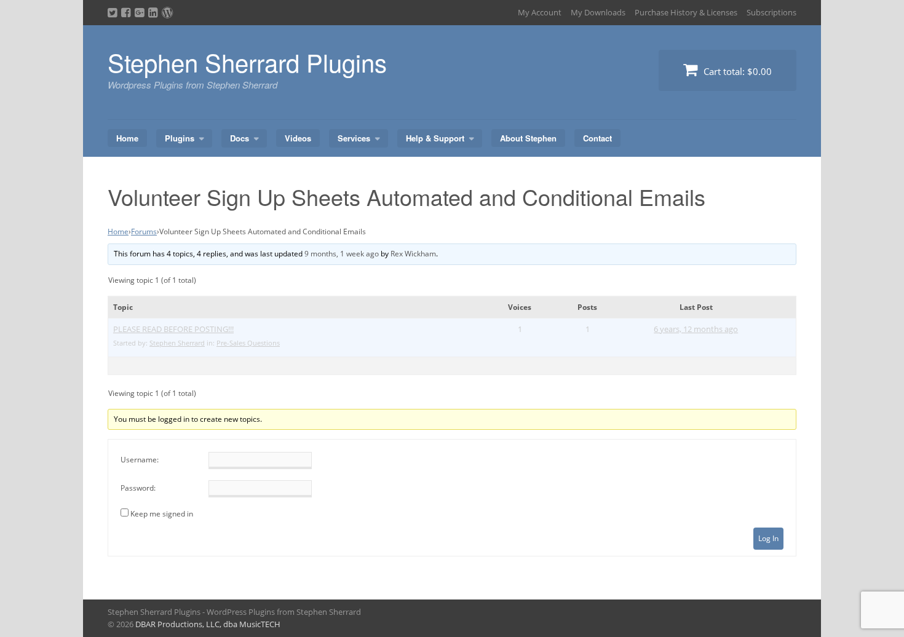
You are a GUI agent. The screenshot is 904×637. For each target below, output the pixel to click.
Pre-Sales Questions (248, 342)
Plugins (179, 138)
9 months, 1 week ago (341, 253)
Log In (768, 538)
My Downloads (598, 12)
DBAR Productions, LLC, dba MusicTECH (207, 624)
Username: (140, 459)
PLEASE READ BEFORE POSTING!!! (173, 328)
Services (354, 138)
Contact (597, 138)
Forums (144, 231)
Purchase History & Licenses (686, 12)
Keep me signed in (161, 513)
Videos (298, 138)
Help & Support (435, 138)
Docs (239, 138)
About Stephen (528, 138)
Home (127, 138)
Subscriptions (771, 12)
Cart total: (736, 71)
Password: (138, 488)
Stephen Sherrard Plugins (247, 61)
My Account (539, 12)
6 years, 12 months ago (696, 328)
